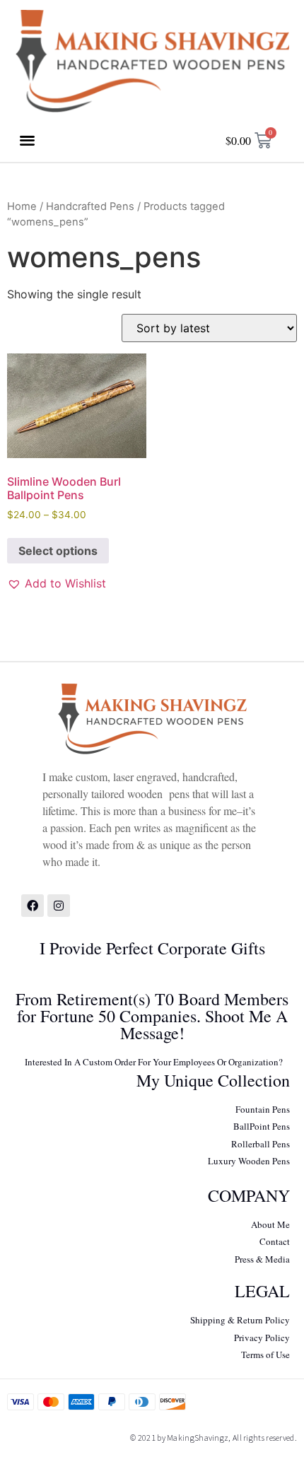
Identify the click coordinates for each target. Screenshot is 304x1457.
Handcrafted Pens (90, 206)
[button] (28, 140)
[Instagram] (58, 905)
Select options (58, 551)
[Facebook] (32, 905)
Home (22, 206)
